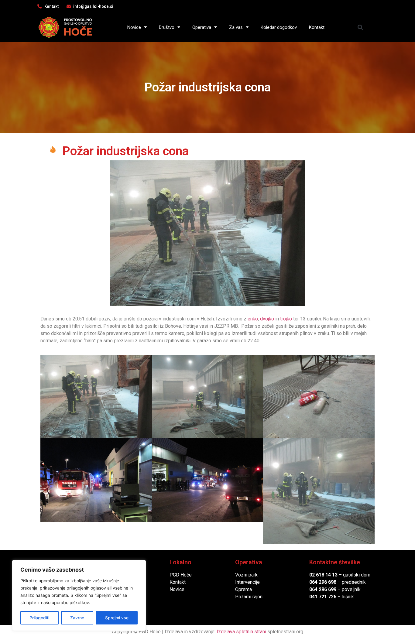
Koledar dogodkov (279, 27)
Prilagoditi (39, 617)
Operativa (201, 27)
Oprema (243, 589)
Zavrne (77, 617)
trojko (285, 319)
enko (253, 319)
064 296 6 (320, 582)
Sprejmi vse (117, 617)
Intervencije (247, 582)
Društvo (166, 27)
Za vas (236, 27)
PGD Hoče (181, 575)
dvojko (267, 319)
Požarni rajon (248, 597)
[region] (79, 595)
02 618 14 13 (323, 575)
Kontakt (316, 27)
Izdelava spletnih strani (241, 631)
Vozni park (246, 575)
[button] (360, 27)
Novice (134, 27)
